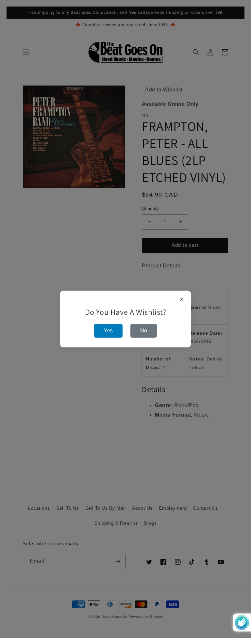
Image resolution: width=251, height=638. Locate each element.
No (143, 330)
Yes (108, 330)
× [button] (181, 299)
